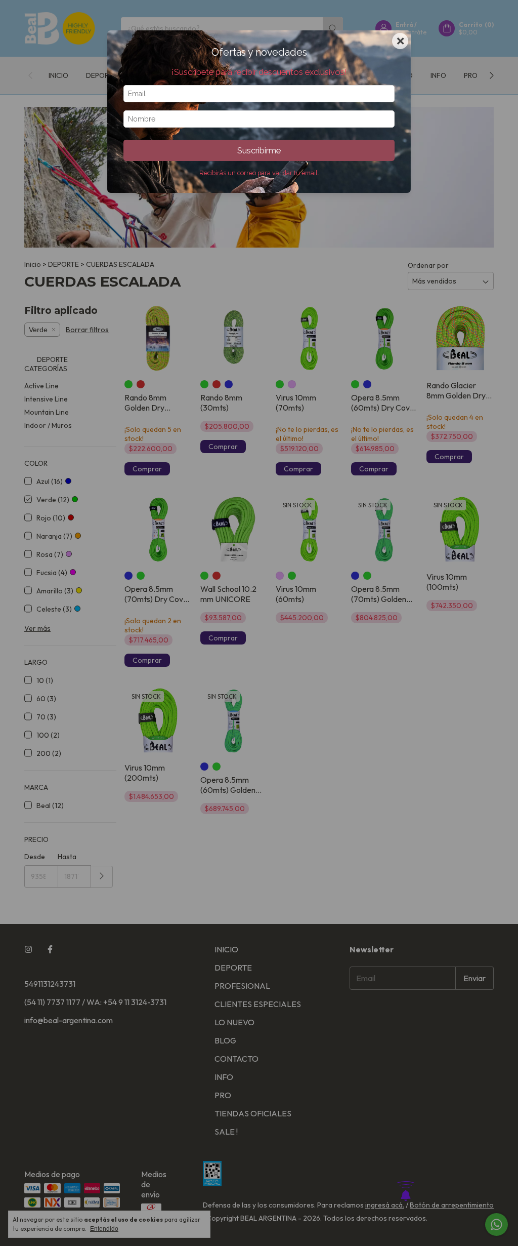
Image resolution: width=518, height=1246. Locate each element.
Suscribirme (259, 150)
